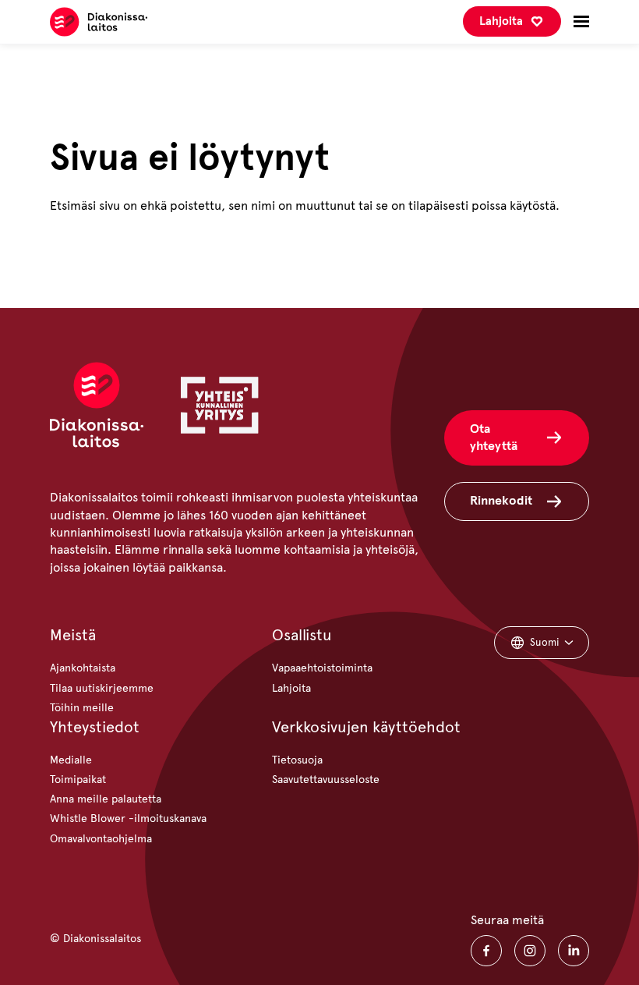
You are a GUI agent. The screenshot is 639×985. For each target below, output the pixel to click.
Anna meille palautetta (105, 799)
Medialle (71, 760)
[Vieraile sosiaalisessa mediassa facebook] (486, 950)
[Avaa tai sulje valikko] (581, 21)
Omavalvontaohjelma (101, 838)
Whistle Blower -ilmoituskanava (128, 818)
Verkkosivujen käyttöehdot (366, 727)
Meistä (73, 635)
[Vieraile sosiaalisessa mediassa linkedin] (573, 950)
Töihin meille (82, 707)
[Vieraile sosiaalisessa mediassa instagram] (529, 950)
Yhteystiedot (94, 727)
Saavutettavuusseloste (326, 779)
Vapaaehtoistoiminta (322, 668)
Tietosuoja (297, 760)
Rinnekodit (501, 500)
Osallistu (302, 635)
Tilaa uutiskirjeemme (102, 688)
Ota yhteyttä (493, 437)
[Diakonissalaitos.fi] (98, 21)
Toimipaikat (78, 779)
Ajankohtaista (82, 668)
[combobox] (541, 642)
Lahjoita (501, 21)
